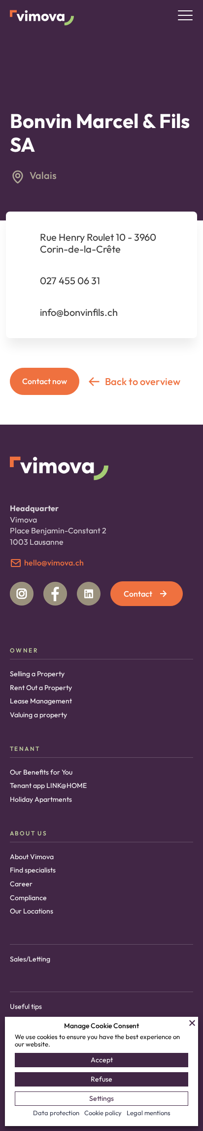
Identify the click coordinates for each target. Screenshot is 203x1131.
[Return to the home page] (42, 17)
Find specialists (33, 870)
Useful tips (26, 1006)
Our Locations (31, 911)
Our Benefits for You (41, 772)
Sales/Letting (30, 959)
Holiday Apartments (41, 799)
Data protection (56, 1113)
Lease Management (41, 700)
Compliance (28, 897)
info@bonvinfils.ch (79, 312)
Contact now (44, 381)
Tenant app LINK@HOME (48, 785)
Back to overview (142, 381)
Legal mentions (148, 1113)
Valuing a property (38, 714)
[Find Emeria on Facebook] (55, 594)
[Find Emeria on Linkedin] (89, 594)
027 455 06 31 (70, 280)
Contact (138, 594)
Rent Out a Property (41, 687)
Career (21, 883)
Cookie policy (103, 1113)
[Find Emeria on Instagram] (22, 594)
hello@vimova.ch (54, 562)
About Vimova (32, 856)
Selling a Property (37, 673)
